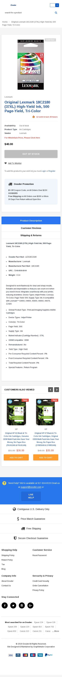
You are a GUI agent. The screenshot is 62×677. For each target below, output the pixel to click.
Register (51, 171)
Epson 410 (37, 627)
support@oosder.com (31, 487)
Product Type (11, 129)
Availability (10, 126)
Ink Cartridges (25, 129)
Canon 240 (49, 631)
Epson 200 (12, 627)
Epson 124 (38, 622)
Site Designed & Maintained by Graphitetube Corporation (31, 647)
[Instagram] (22, 605)
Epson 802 (12, 631)
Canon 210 (24, 631)
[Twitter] (13, 605)
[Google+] (30, 605)
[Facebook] (5, 605)
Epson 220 (24, 627)
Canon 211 (37, 631)
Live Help (31, 496)
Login (43, 171)
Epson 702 (49, 627)
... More (55, 631)
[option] (16, 431)
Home (5, 22)
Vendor (8, 133)
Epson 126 (51, 622)
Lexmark (8, 97)
